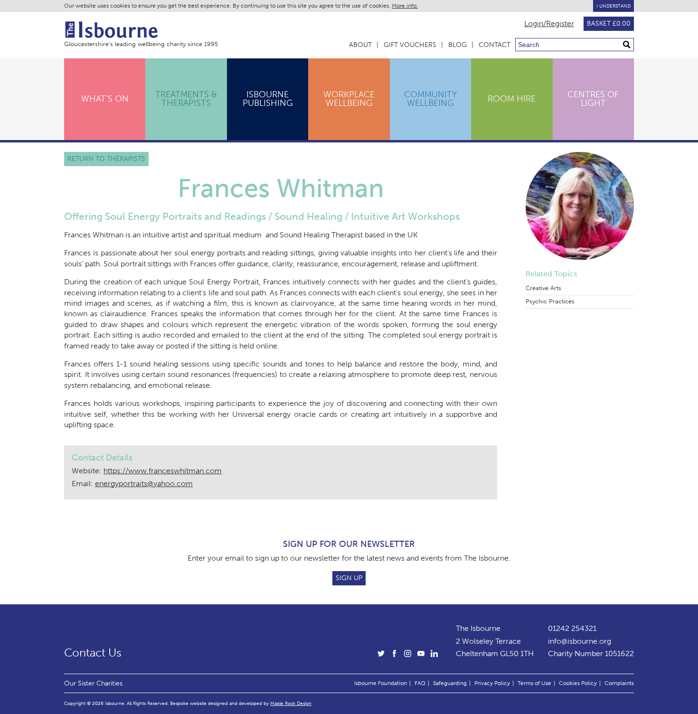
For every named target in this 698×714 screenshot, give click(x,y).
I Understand (613, 6)
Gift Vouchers (410, 45)
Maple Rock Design (290, 703)
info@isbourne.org (579, 641)
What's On (105, 99)
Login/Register (549, 23)
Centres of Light (593, 98)
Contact (494, 45)
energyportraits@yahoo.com (144, 483)
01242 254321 (572, 628)
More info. (405, 5)
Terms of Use (534, 683)
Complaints (619, 683)
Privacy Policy (492, 683)
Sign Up (349, 578)
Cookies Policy (578, 683)
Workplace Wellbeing (349, 98)
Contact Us (93, 652)
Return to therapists (106, 159)
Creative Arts (543, 287)
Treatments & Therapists (186, 98)
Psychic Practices (550, 301)
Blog (457, 45)
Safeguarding (450, 683)
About (360, 45)
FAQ (420, 683)
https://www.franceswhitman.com (163, 470)
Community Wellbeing (430, 98)
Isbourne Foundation (380, 683)
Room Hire (512, 99)
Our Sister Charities (93, 683)
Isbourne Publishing (268, 98)
